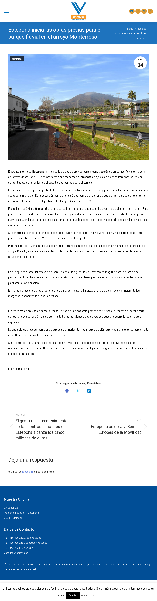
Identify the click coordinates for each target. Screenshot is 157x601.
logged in (27, 471)
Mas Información (89, 595)
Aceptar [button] (73, 595)
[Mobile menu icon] (6, 11)
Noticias (17, 59)
